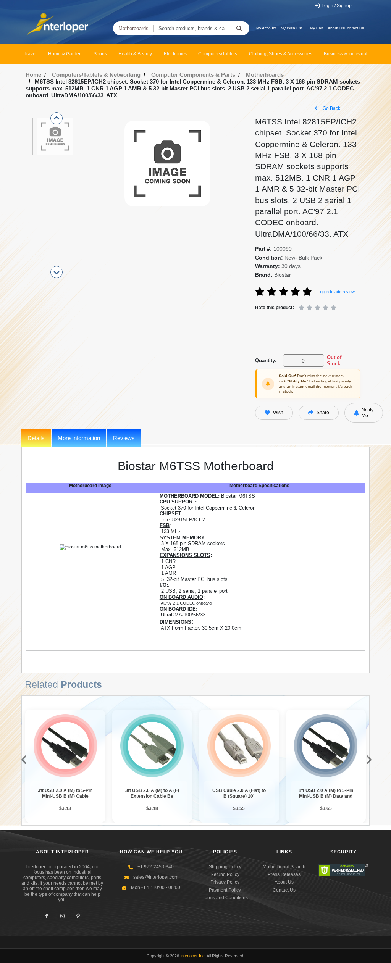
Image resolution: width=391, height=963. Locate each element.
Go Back (331, 108)
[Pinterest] (78, 916)
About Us (336, 28)
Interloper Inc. (193, 955)
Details (36, 438)
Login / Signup (336, 5)
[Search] (239, 28)
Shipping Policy (225, 866)
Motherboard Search (284, 866)
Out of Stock (334, 360)
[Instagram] (62, 916)
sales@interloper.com (155, 877)
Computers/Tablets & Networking (96, 74)
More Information (79, 438)
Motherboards (133, 28)
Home (33, 74)
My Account (266, 28)
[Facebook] (46, 916)
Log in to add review (336, 291)
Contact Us (354, 28)
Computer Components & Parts (193, 74)
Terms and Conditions (225, 897)
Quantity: (265, 360)
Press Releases (284, 874)
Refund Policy (224, 874)
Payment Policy (225, 890)
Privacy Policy (224, 882)
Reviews (124, 438)
